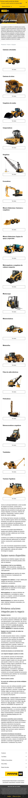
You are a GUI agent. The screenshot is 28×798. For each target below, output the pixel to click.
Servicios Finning (5, 707)
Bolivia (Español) (13, 780)
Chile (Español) (5, 782)
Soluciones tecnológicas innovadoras (11, 734)
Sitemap (22, 782)
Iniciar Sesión (22, 6)
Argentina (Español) (6, 780)
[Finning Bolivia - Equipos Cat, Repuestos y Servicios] (5, 11)
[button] (25, 10)
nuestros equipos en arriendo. (9, 648)
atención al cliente (19, 628)
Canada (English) (20, 780)
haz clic (23, 701)
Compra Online (14, 697)
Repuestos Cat (5, 697)
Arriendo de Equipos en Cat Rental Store (12, 651)
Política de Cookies (17, 796)
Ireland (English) (12, 782)
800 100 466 (11, 702)
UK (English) (18, 782)
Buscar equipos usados (7, 678)
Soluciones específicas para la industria (12, 719)
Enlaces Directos (6, 6)
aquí (21, 3)
